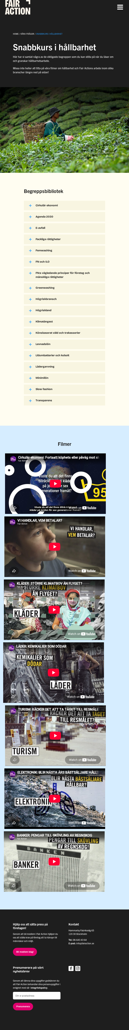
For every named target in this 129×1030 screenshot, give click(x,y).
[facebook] (71, 968)
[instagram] (77, 968)
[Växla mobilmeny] (120, 7)
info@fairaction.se (85, 943)
